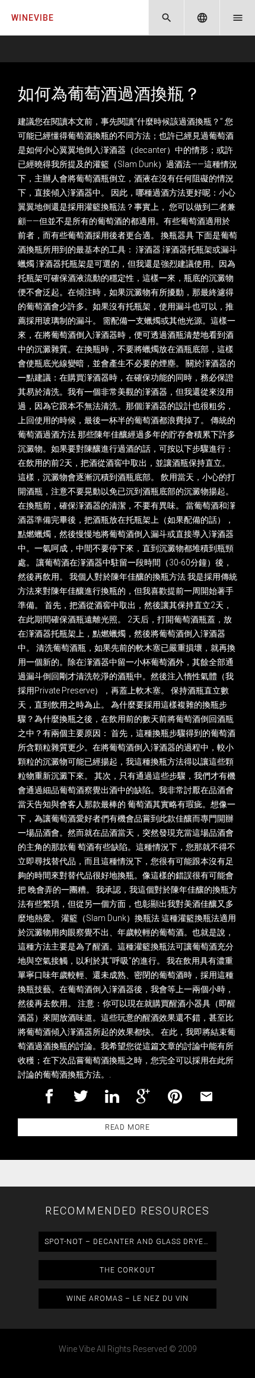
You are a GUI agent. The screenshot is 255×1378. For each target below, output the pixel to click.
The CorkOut (127, 1270)
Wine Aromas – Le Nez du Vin (127, 1298)
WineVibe (32, 18)
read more (127, 1127)
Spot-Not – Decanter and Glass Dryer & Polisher (130, 1242)
